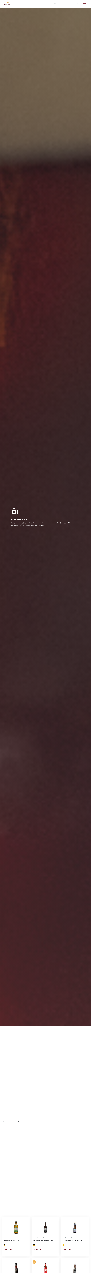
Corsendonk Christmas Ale (73, 1241)
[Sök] (77, 4)
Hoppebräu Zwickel (11, 1241)
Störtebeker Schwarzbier (43, 1241)
